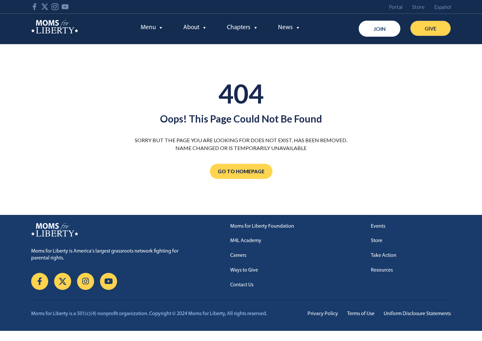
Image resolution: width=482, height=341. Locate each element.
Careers (238, 255)
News (285, 28)
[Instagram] (85, 281)
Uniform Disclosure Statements (417, 313)
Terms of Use (360, 313)
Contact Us (241, 285)
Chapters (239, 28)
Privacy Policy (323, 313)
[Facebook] (39, 281)
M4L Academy (245, 240)
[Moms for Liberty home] (114, 230)
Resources (382, 270)
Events (378, 226)
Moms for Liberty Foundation (262, 226)
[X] (62, 281)
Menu (148, 28)
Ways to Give (244, 270)
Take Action (383, 255)
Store (376, 240)
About (191, 28)
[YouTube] (108, 281)
